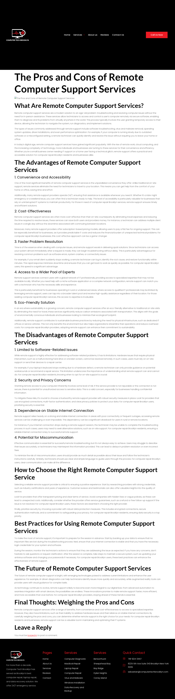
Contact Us (118, 34)
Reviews (105, 34)
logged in (32, 635)
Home (67, 34)
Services (77, 34)
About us (92, 34)
